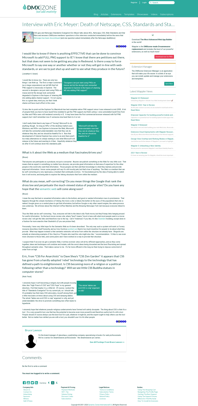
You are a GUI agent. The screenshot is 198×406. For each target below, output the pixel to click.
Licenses (103, 399)
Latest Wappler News (141, 91)
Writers (26, 399)
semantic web (48, 189)
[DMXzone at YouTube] (28, 383)
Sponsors (26, 396)
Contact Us (27, 392)
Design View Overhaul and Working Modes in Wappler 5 (153, 139)
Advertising (27, 394)
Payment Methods (68, 390)
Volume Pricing (67, 394)
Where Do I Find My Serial (147, 399)
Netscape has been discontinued (47, 38)
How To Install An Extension (148, 401)
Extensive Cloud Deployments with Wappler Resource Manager (153, 132)
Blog (96, 14)
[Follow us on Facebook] (24, 383)
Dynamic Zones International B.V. (100, 405)
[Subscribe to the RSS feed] (36, 383)
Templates (129, 14)
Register (134, 2)
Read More (135, 110)
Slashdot (101, 219)
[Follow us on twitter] (32, 383)
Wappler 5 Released (139, 125)
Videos (154, 14)
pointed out (72, 229)
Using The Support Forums (147, 396)
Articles (104, 14)
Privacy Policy (104, 394)
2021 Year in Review (139, 153)
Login (144, 2)
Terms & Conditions (107, 390)
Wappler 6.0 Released (139, 98)
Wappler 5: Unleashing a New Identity (146, 146)
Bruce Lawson (33, 330)
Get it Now (169, 84)
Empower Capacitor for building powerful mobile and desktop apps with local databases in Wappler (153, 115)
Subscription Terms (107, 392)
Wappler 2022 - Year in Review (143, 105)
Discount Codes (67, 396)
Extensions (116, 14)
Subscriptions (166, 14)
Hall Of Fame (27, 401)
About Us (26, 390)
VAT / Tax (65, 392)
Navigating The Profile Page (148, 392)
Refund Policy (104, 396)
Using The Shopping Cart (147, 390)
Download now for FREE (164, 57)
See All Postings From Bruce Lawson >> (107, 342)
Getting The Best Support (147, 394)
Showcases (142, 14)
